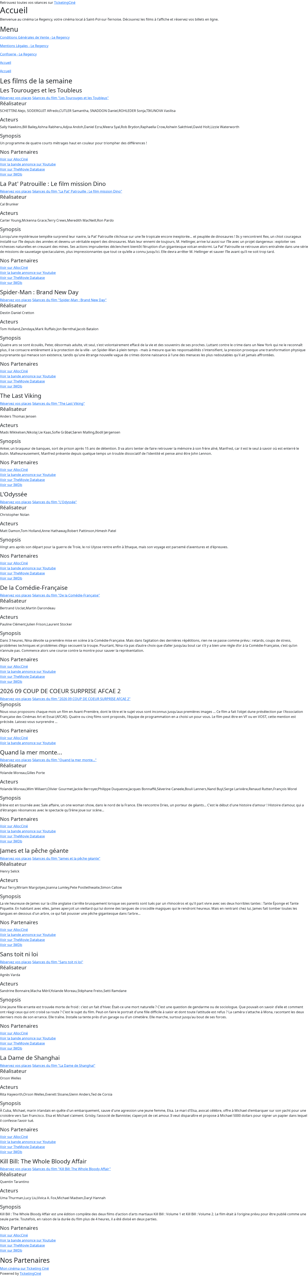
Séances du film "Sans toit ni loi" (57, 962)
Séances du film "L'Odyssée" (54, 502)
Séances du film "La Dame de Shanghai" (63, 1065)
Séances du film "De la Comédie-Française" (66, 595)
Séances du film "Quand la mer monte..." (64, 760)
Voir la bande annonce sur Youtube (28, 164)
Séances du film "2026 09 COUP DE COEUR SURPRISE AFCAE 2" (81, 698)
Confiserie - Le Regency (18, 54)
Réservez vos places (15, 98)
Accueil (5, 62)
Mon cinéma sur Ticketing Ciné (24, 1268)
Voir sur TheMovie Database (22, 169)
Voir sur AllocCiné (14, 159)
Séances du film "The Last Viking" (58, 403)
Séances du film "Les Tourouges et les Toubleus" (70, 98)
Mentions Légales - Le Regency (24, 45)
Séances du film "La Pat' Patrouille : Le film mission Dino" (77, 191)
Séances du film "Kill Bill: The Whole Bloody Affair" (71, 1169)
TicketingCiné (64, 2)
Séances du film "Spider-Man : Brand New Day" (69, 300)
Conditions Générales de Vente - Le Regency (35, 37)
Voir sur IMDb (11, 174)
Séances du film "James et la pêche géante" (66, 858)
